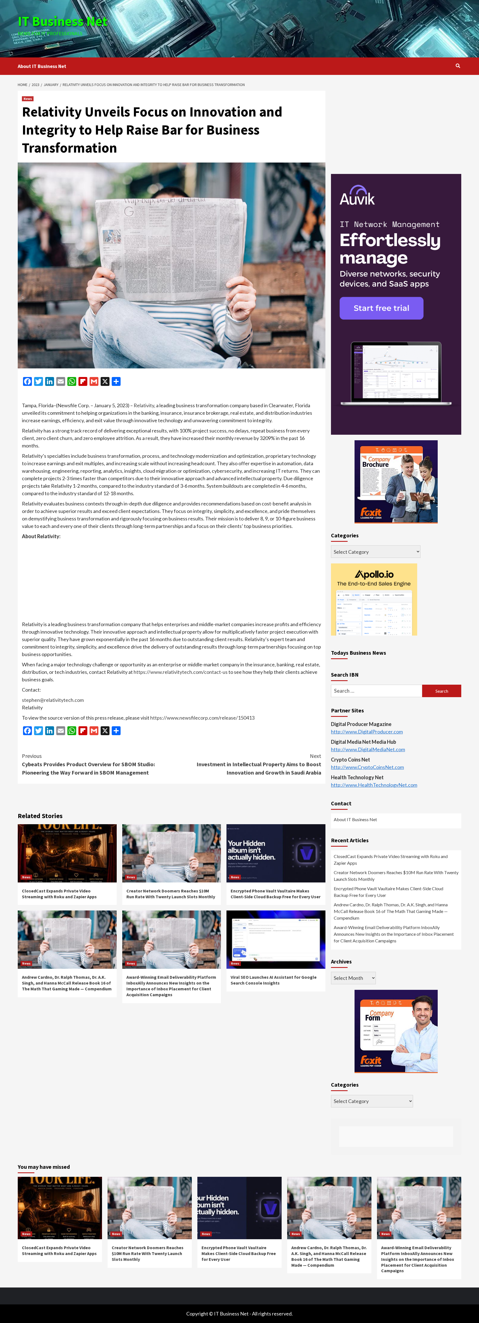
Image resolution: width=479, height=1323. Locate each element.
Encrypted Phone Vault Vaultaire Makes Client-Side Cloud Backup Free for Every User (275, 893)
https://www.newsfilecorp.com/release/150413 (202, 718)
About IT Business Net (42, 66)
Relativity (144, 405)
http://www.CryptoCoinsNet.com (367, 767)
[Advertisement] (313, 27)
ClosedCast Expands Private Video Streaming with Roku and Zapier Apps (59, 893)
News (28, 99)
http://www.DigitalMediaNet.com (368, 750)
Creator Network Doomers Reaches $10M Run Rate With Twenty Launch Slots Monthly (170, 893)
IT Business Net (63, 21)
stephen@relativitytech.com (53, 700)
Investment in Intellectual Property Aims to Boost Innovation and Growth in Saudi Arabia (259, 764)
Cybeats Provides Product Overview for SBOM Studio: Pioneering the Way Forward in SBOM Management (88, 764)
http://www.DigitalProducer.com (367, 732)
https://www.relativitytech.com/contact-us (181, 672)
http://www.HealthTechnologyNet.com (374, 785)
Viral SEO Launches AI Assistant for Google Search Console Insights (274, 980)
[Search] (457, 65)
